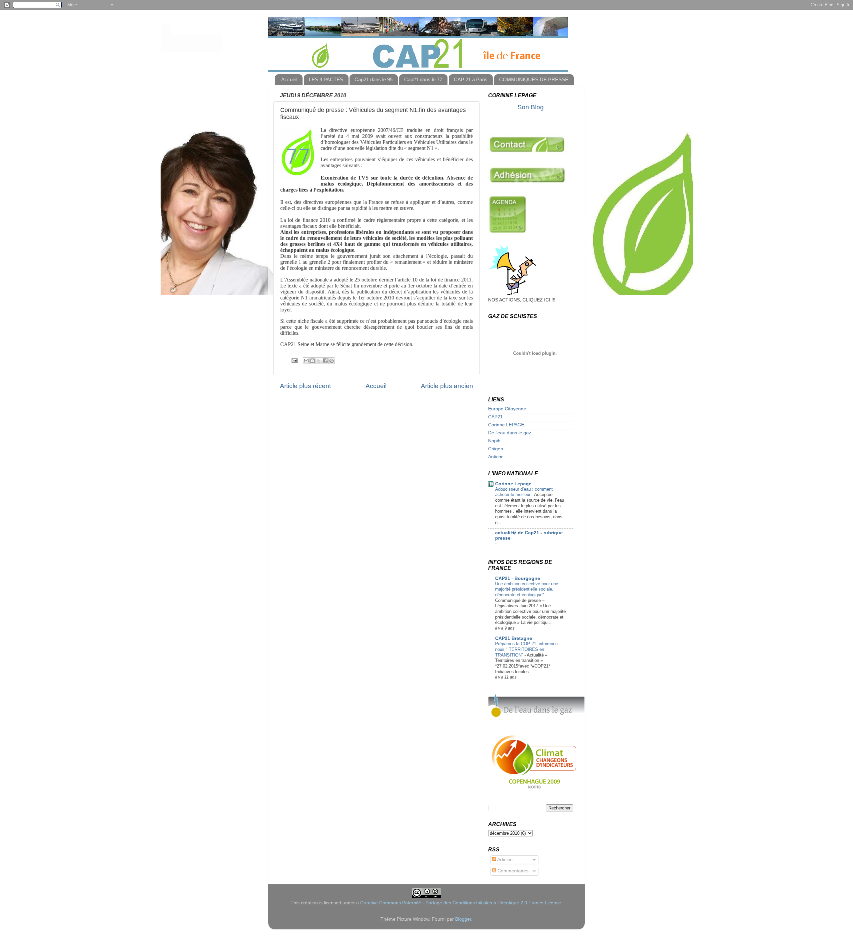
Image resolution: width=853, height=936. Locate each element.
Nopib (494, 440)
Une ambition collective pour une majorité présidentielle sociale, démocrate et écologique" (526, 589)
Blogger (463, 919)
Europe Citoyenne (507, 408)
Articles (504, 859)
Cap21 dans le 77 (423, 79)
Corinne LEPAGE (506, 424)
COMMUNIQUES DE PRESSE (533, 79)
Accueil (289, 79)
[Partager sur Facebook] (325, 360)
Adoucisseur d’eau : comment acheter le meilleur (524, 492)
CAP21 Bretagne (513, 638)
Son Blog (530, 107)
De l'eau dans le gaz (509, 432)
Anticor (495, 456)
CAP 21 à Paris (470, 79)
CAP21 (495, 416)
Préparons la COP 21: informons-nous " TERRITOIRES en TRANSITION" (527, 649)
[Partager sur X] (319, 360)
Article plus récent (305, 385)
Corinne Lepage (513, 483)
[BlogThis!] (312, 360)
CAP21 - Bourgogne (517, 578)
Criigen (495, 448)
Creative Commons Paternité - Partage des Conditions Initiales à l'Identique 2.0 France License (460, 902)
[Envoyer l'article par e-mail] (294, 360)
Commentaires (512, 870)
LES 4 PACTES (326, 79)
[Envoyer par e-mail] (306, 360)
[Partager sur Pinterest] (331, 360)
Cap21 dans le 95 (374, 79)
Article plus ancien (447, 385)
